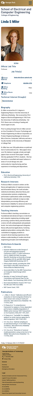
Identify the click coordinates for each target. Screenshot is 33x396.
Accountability (6, 389)
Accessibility (5, 386)
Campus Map (7, 359)
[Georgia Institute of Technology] (8, 2)
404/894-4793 (27, 83)
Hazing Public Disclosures (9, 384)
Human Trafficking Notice (9, 380)
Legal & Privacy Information (9, 378)
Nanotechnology (7, 101)
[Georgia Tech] (10, 347)
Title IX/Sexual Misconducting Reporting (13, 382)
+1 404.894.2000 (8, 356)
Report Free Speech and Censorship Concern (14, 393)
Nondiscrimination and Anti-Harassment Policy (14, 375)
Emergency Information (8, 369)
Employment (5, 367)
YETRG (16, 63)
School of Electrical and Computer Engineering (16, 11)
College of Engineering (10, 15)
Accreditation (5, 391)
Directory (4, 364)
